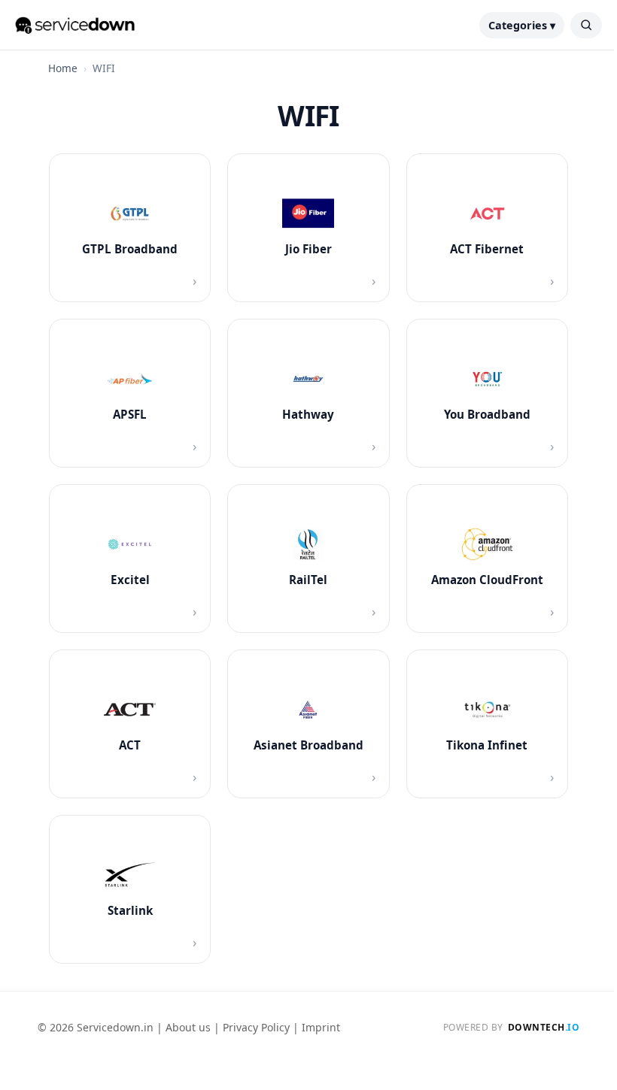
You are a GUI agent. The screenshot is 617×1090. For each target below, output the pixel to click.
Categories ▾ (521, 25)
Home (63, 68)
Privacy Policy (256, 1027)
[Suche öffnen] (586, 25)
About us (188, 1027)
